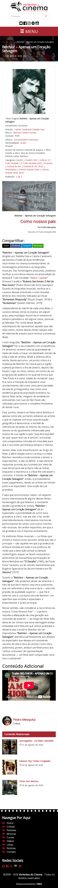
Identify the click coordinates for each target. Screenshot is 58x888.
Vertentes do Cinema (30, 874)
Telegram (27, 245)
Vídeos (10, 841)
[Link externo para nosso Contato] (21, 23)
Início (4, 42)
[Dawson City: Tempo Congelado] (9, 767)
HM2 (39, 884)
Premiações (11, 169)
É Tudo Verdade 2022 (31, 163)
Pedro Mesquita (34, 56)
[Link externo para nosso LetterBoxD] (33, 23)
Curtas (10, 837)
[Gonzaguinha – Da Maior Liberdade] (9, 746)
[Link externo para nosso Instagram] (29, 23)
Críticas (12, 42)
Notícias (11, 848)
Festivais (48, 163)
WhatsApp (38, 245)
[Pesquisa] (46, 16)
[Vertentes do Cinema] (29, 6)
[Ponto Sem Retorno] (9, 787)
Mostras (11, 833)
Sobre (10, 823)
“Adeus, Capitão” (39, 277)
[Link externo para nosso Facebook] (25, 23)
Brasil (23, 142)
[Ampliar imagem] (29, 91)
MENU (31, 31)
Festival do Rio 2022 (33, 166)
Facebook (16, 245)
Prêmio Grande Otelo (29, 169)
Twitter (6, 245)
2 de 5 (19, 176)
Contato (11, 851)
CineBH (19, 160)
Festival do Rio (14, 166)
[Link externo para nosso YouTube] (37, 23)
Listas (10, 844)
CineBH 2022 (31, 160)
